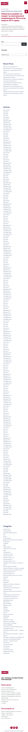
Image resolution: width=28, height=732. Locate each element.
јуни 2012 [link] (5, 409)
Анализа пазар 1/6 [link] (8, 555)
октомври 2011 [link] (7, 424)
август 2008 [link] (6, 482)
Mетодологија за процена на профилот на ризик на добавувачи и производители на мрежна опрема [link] (13, 81)
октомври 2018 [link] (7, 275)
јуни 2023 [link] (5, 177)
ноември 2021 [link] (7, 209)
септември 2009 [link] (7, 464)
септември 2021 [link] (7, 213)
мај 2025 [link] (5, 136)
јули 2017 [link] (5, 301)
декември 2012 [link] (7, 399)
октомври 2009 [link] (7, 463)
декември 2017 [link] (7, 292)
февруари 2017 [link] (7, 310)
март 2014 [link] (6, 372)
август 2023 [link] (6, 174)
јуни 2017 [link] (5, 303)
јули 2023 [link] (5, 175)
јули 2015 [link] (5, 344)
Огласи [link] (5, 612)
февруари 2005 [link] (7, 514)
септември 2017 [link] (7, 298)
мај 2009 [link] (5, 471)
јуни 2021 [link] (5, 218)
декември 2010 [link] (7, 441)
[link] (26, 11)
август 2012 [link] (6, 406)
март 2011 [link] (6, 436)
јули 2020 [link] (5, 237)
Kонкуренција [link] (6, 538)
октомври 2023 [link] (7, 170)
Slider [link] (4, 545)
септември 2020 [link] (7, 234)
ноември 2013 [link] (7, 379)
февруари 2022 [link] (7, 204)
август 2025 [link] (6, 131)
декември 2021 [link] (7, 207)
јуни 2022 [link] (5, 197)
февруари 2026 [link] (7, 120)
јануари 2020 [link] (6, 248)
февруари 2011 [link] (7, 438)
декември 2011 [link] (7, 420)
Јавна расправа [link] (7, 589)
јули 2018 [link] (5, 280)
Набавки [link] (5, 607)
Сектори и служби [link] (8, 644)
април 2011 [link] (6, 434)
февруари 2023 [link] (7, 182)
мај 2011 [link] (5, 432)
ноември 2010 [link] (7, 443)
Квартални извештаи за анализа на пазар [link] (11, 11)
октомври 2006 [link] (7, 507)
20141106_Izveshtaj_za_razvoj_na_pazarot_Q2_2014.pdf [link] (14, 36)
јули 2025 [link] (5, 133)
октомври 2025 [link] (7, 127)
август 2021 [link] (6, 214)
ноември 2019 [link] (7, 252)
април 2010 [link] (6, 455)
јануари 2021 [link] (6, 227)
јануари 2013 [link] (6, 397)
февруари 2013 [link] (7, 395)
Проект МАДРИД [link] (7, 625)
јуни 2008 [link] (5, 486)
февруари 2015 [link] (7, 353)
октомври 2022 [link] (7, 190)
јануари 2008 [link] (6, 487)
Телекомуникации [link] (8, 649)
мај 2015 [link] (5, 347)
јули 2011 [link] (5, 429)
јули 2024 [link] (5, 154)
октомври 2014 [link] (7, 360)
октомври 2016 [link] (7, 317)
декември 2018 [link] (7, 271)
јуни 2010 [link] (5, 452)
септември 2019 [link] (7, 255)
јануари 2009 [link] (6, 473)
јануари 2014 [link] (6, 376)
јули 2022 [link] (5, 195)
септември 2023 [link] (7, 172)
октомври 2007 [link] (7, 493)
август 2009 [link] (6, 466)
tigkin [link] (4, 550)
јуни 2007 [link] (5, 496)
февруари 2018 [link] (7, 289)
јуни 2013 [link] (5, 388)
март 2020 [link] (6, 244)
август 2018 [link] (6, 278)
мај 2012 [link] (5, 411)
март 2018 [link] (6, 287)
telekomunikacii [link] (7, 547)
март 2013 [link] (6, 393)
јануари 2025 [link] (6, 143)
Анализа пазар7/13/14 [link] (9, 561)
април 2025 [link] (6, 138)
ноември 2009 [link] (7, 461)
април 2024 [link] (6, 159)
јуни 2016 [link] (5, 324)
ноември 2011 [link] (7, 422)
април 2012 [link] (6, 413)
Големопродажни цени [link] (9, 571)
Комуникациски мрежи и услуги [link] (11, 594)
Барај (2, 41)
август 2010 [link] (6, 448)
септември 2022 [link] (7, 191)
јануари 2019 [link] (6, 269)
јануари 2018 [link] (6, 291)
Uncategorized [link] (6, 552)
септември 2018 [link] (7, 276)
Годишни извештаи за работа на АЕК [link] (12, 570)
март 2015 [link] (6, 351)
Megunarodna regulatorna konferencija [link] (12, 539)
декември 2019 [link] (7, 250)
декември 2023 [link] (7, 166)
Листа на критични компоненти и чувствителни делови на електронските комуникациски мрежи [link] (13, 75)
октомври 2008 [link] (7, 478)
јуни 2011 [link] (5, 431)
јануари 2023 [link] (6, 184)
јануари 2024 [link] (6, 165)
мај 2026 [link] (5, 115)
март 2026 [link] (6, 119)
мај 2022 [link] (5, 198)
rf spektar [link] (5, 543)
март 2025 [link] (6, 140)
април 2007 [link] (6, 500)
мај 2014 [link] (5, 369)
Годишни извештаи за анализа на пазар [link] (13, 568)
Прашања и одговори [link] (8, 621)
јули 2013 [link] (5, 386)
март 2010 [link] (6, 457)
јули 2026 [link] (5, 112)
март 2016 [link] (6, 330)
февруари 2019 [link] (7, 268)
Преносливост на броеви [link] (9, 623)
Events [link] (5, 536)
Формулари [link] (6, 653)
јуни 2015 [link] (5, 346)
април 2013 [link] (6, 392)
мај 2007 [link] (5, 498)
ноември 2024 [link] (7, 147)
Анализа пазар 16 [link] (8, 559)
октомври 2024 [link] (7, 149)
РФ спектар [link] (6, 642)
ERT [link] (4, 534)
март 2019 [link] (6, 266)
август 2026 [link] (6, 110)
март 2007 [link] (6, 502)
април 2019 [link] (6, 264)
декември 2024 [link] (7, 145)
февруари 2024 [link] (7, 163)
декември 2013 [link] (7, 377)
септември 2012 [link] (7, 404)
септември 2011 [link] (7, 425)
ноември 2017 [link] (7, 294)
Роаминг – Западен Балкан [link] (10, 641)
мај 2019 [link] (5, 262)
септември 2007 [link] (7, 494)
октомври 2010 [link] (7, 445)
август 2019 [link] (6, 257)
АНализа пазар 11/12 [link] (8, 557)
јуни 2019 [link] (5, 260)
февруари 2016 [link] (7, 331)
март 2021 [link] (6, 223)
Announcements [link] (7, 531)
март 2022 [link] (6, 202)
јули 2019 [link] (5, 259)
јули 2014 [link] (5, 365)
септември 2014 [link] (7, 361)
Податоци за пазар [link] (8, 619)
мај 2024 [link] (5, 158)
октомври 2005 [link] (7, 509)
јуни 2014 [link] (5, 367)
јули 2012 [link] (5, 408)
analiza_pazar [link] (6, 529)
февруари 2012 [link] (7, 416)
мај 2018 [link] (5, 283)
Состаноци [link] (6, 648)
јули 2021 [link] (5, 216)
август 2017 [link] (6, 299)
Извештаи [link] (6, 582)
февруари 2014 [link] (7, 374)
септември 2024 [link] (7, 151)
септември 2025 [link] (7, 129)
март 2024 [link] (6, 161)
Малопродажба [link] (7, 603)
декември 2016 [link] (7, 314)
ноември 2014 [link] (7, 358)
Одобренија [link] (6, 616)
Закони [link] (5, 578)
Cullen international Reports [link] (10, 532)
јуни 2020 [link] (5, 239)
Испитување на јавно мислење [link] (11, 587)
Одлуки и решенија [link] (8, 614)
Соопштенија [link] (6, 646)
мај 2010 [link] (5, 454)
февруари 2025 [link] (7, 142)
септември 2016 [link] (7, 319)
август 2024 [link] (6, 152)
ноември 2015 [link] (7, 337)
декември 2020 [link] (7, 229)
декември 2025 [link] (7, 124)
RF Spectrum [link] (6, 541)
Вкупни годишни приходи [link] (9, 566)
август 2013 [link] (6, 385)
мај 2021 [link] (5, 220)
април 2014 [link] (6, 370)
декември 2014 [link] (7, 356)
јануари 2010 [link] (6, 459)
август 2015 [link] (6, 342)
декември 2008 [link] (7, 475)
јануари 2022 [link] (6, 205)
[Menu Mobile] (25, 2)
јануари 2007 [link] (6, 503)
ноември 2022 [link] (7, 188)
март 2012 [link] (6, 415)
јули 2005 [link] (5, 510)
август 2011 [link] (6, 427)
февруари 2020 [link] (7, 246)
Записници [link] (6, 580)
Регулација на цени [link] (8, 628)
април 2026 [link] (6, 117)
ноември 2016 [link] (7, 315)
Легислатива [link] (6, 602)
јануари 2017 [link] (6, 312)
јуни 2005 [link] (5, 512)
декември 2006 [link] (7, 505)
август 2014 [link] (6, 363)
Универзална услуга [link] (8, 651)
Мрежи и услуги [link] (7, 605)
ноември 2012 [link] (7, 400)
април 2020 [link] (6, 243)
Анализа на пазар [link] (8, 554)
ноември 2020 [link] (7, 230)
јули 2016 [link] (5, 322)
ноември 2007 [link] (7, 491)
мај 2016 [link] (5, 326)
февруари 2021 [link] (7, 225)
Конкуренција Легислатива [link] (10, 596)
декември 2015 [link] (7, 335)
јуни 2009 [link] (5, 470)
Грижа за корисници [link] (8, 573)
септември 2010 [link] (7, 447)
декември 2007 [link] (7, 489)
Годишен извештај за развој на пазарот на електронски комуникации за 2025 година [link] (13, 93)
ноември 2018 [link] (7, 273)
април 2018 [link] (6, 285)
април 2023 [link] (6, 179)
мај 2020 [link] (5, 241)
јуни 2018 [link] (5, 282)
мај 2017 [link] (5, 305)
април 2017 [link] (6, 307)
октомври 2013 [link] (7, 381)
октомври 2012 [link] (7, 402)
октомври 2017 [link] (7, 296)
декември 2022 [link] (7, 186)
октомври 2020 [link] (7, 232)
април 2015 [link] (6, 349)
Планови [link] (5, 617)
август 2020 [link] (6, 236)
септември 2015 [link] (7, 340)
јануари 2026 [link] (6, 122)
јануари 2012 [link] (6, 418)
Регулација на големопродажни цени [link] (13, 626)
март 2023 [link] (6, 181)
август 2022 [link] (6, 193)
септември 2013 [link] (7, 383)
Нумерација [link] (6, 610)
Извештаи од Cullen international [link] (11, 584)
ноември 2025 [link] (7, 126)
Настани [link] (5, 609)
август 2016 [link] (6, 321)
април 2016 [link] (6, 328)
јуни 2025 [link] (5, 135)
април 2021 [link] (6, 221)
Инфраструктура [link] (7, 586)
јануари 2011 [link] (6, 439)
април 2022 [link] (6, 200)
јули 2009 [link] (5, 468)
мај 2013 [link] (5, 390)
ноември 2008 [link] (7, 477)
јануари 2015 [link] (6, 354)
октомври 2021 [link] (7, 211)
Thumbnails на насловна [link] (9, 548)
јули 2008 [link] (5, 484)
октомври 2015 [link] (7, 338)
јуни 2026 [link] (5, 113)
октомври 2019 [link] (7, 253)
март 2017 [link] (6, 308)
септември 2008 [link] (7, 480)
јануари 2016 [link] (6, 333)
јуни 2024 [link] (5, 156)
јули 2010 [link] (5, 450)
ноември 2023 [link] (7, 168)
